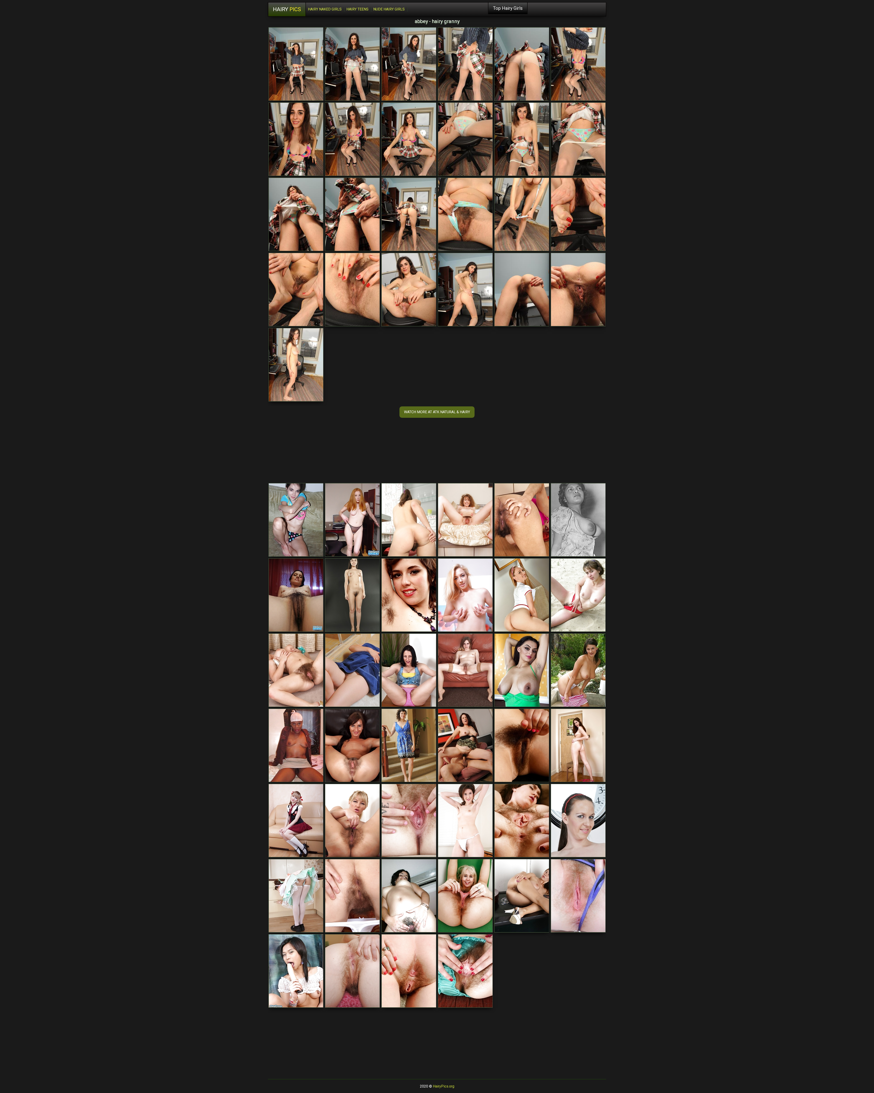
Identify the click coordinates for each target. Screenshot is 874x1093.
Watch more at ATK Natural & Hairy (437, 412)
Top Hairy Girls (508, 8)
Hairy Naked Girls (325, 9)
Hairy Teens (357, 9)
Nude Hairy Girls (389, 9)
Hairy (287, 9)
